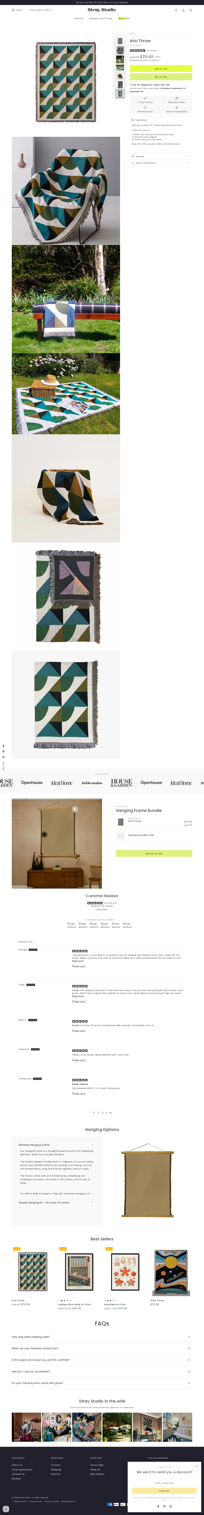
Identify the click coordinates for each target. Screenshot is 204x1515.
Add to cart (161, 68)
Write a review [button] (101, 909)
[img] (80, 951)
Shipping (134, 60)
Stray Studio (136, 45)
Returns (55, 1474)
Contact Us (18, 1474)
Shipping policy (68, 1501)
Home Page (96, 1465)
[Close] (197, 1466)
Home (132, 33)
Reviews (16, 1478)
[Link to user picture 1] (78, 971)
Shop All (95, 1469)
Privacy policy (36, 1501)
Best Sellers (97, 1474)
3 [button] (103, 1112)
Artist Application (22, 1469)
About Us (17, 1465)
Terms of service (52, 1501)
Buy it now (161, 77)
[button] (176, 10)
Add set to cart (154, 853)
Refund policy (21, 1501)
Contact (55, 1465)
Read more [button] (78, 961)
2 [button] (98, 1112)
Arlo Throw (134, 821)
